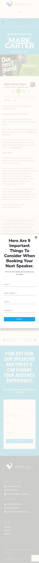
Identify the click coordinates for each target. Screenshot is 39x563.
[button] (36, 237)
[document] (19, 281)
